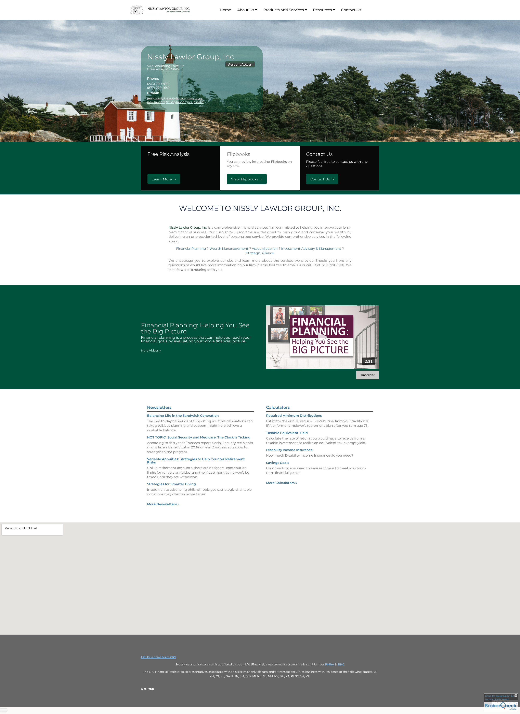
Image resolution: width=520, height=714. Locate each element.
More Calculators (281, 483)
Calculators (278, 407)
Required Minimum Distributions (294, 416)
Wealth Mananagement (228, 249)
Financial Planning (191, 249)
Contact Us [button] (320, 179)
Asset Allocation (265, 249)
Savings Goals (277, 463)
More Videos (151, 350)
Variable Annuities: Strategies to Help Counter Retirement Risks (196, 460)
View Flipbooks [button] (244, 179)
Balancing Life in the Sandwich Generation (183, 416)
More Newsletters (163, 504)
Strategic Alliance (260, 253)
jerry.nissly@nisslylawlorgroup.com (175, 98)
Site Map (147, 689)
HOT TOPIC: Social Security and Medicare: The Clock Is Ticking (198, 437)
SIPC (340, 664)
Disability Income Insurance (289, 450)
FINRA (329, 664)
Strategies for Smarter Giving (171, 484)
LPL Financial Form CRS (158, 657)
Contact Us (351, 10)
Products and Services (283, 10)
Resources (322, 10)
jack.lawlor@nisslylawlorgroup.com (175, 102)
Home (225, 10)
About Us (245, 10)
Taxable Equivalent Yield (287, 433)
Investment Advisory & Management (311, 249)
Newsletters (159, 407)
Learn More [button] (162, 179)
